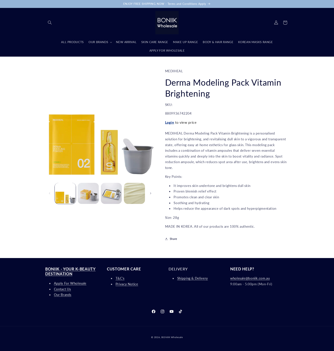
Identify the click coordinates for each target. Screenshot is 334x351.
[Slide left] (49, 193)
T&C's (120, 278)
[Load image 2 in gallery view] (88, 193)
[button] (49, 22)
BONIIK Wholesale (172, 337)
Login (169, 122)
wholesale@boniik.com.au (250, 278)
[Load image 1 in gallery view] (65, 193)
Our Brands (62, 295)
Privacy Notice (127, 284)
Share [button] (173, 238)
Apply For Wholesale (70, 283)
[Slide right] (150, 193)
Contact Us (62, 289)
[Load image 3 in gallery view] (111, 193)
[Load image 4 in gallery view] (134, 193)
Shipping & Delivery (192, 278)
